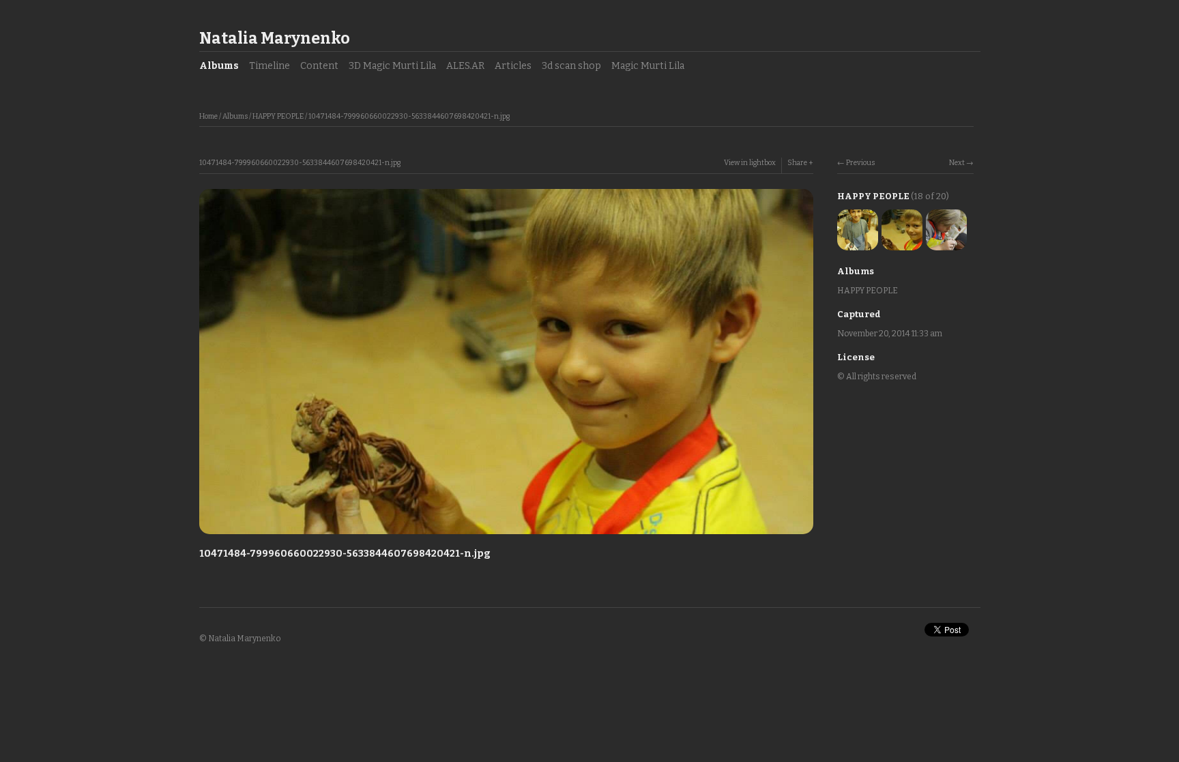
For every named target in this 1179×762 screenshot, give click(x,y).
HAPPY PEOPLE (278, 116)
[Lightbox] (506, 536)
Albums (219, 66)
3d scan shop (571, 66)
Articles (513, 66)
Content (319, 66)
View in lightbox (750, 162)
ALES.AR (465, 66)
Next (957, 162)
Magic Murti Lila (647, 66)
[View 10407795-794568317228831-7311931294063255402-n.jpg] (857, 243)
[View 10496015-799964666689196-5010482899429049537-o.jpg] (946, 243)
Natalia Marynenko (274, 38)
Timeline (269, 66)
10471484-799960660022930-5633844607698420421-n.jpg (409, 116)
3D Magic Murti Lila (392, 66)
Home (208, 116)
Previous (860, 162)
